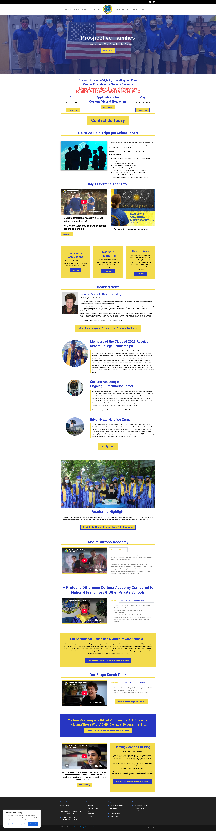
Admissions (96, 9)
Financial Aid (108, 271)
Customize (11, 824)
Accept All (33, 824)
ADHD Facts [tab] (128, 682)
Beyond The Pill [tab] (115, 682)
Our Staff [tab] (114, 600)
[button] (2, 44)
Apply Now (75, 270)
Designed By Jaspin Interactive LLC (84, 827)
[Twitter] (154, 2)
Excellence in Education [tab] (118, 550)
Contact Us (134, 9)
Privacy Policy (100, 827)
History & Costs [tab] (139, 600)
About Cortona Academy (81, 9)
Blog (142, 9)
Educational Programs (121, 9)
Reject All (22, 824)
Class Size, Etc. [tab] (125, 600)
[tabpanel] (131, 565)
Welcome (68, 9)
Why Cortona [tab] (141, 682)
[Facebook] (150, 2)
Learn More (108, 51)
